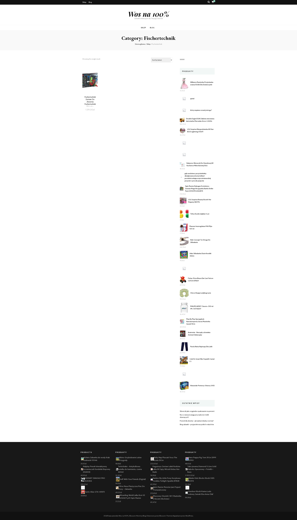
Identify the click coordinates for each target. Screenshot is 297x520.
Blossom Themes (165, 516)
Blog (90, 2)
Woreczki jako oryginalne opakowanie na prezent (197, 411)
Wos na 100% (148, 13)
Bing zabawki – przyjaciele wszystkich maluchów (197, 424)
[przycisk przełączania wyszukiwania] (209, 2)
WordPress (189, 516)
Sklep (84, 2)
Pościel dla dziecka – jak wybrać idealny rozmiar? (197, 421)
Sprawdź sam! (90, 83)
